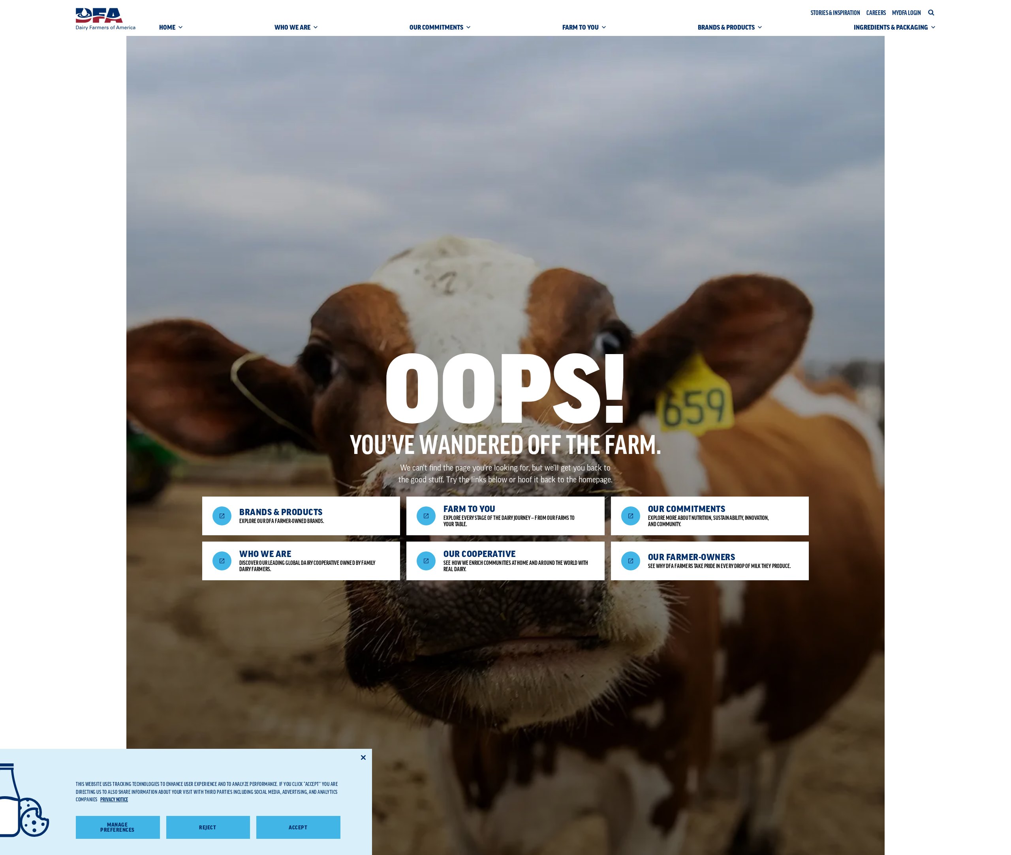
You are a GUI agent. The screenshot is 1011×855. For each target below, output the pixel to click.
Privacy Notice (114, 799)
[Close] (363, 757)
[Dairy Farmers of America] (105, 19)
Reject (207, 828)
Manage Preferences (117, 827)
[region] (186, 802)
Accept (298, 828)
